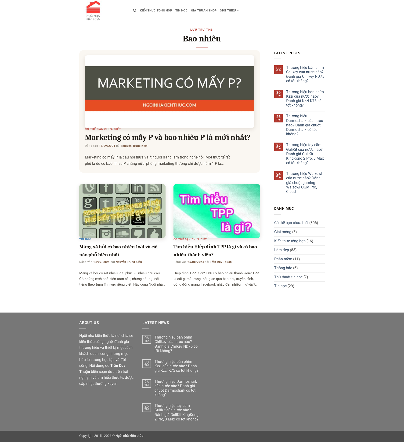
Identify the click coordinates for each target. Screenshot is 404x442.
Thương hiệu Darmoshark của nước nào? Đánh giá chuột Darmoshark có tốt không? (304, 125)
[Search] (135, 10)
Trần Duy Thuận (221, 262)
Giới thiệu (228, 10)
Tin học (181, 10)
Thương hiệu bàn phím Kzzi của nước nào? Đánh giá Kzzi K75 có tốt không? (305, 99)
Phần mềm (283, 259)
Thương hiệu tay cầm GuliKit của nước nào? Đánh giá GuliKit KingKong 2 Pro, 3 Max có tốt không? (305, 154)
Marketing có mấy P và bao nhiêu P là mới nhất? (167, 137)
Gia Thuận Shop (204, 10)
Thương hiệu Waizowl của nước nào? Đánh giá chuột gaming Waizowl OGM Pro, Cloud (304, 182)
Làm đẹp (281, 250)
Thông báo (283, 268)
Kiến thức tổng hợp (156, 10)
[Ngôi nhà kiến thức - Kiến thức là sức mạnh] (102, 10)
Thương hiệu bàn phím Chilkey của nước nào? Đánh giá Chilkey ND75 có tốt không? (305, 74)
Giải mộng (282, 232)
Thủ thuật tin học (288, 277)
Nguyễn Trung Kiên (134, 145)
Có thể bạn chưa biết (103, 129)
